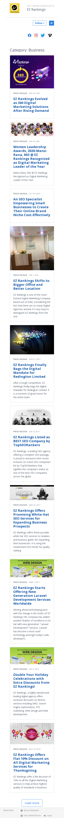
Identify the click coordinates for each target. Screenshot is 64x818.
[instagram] (36, 35)
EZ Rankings (36, 9)
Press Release (20, 93)
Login (49, 815)
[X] (43, 35)
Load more (32, 803)
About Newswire (31, 810)
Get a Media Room (32, 815)
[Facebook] (29, 35)
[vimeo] (50, 35)
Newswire (8, 810)
